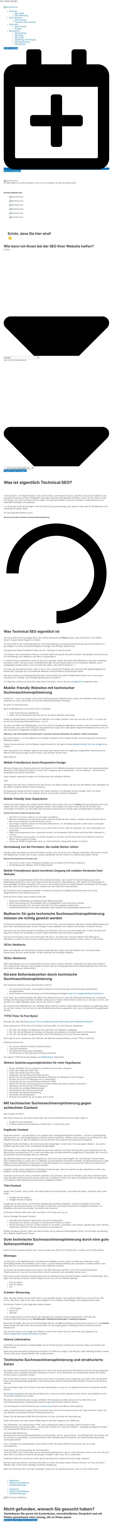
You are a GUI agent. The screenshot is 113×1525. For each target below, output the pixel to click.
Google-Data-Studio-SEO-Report (24, 1334)
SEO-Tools (19, 37)
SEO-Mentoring (21, 15)
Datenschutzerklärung (19, 1483)
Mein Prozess (21, 26)
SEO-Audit (19, 13)
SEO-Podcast (21, 33)
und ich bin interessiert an (15, 360)
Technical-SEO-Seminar (25, 22)
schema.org (12, 1394)
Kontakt (18, 29)
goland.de (78, 681)
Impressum (14, 1480)
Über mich (13, 24)
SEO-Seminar (21, 20)
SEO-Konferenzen (22, 42)
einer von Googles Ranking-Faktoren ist (85, 993)
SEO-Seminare (15, 18)
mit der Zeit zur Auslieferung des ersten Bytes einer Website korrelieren (60, 1022)
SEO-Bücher (20, 44)
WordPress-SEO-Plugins (25, 40)
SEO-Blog (19, 35)
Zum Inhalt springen (9, 1)
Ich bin (7, 250)
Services (13, 11)
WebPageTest (47, 1057)
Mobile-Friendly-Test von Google (87, 744)
